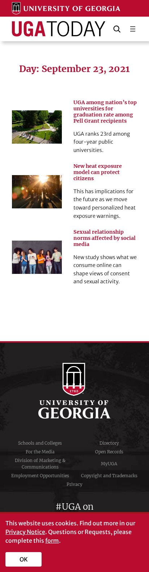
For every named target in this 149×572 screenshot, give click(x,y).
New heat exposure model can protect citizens (97, 172)
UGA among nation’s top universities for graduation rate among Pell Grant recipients (105, 111)
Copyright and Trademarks (109, 475)
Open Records (109, 451)
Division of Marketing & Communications (40, 464)
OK (24, 559)
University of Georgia (74, 390)
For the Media (40, 451)
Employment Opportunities (40, 475)
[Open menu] (132, 29)
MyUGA (109, 463)
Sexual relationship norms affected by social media (104, 238)
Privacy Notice (25, 531)
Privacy (74, 484)
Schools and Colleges (40, 443)
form (52, 540)
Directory (109, 443)
